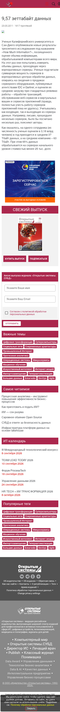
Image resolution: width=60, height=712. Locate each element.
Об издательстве (12, 581)
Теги (53, 584)
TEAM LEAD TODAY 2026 (17, 460)
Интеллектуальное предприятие (29, 673)
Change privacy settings (29, 593)
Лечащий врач (44, 648)
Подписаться (38, 258)
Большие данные (12, 378)
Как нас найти (9, 584)
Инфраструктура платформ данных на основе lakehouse (25, 429)
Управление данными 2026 (18, 481)
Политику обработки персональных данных (32, 705)
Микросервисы (41, 360)
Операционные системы (16, 360)
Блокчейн (30, 378)
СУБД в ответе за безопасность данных (26, 422)
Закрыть (31, 708)
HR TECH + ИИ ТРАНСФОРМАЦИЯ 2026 (27, 491)
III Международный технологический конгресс (30, 450)
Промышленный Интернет (17, 351)
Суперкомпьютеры (46, 342)
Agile (52, 378)
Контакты (24, 584)
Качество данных (36, 669)
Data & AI (16, 669)
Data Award (13, 661)
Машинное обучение (14, 364)
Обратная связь (46, 581)
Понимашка (31, 657)
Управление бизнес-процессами (29, 677)
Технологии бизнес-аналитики (29, 665)
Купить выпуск (14, 258)
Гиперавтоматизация (40, 373)
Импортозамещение (14, 373)
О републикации (40, 584)
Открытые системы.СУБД (31, 644)
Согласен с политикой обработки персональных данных (28, 313)
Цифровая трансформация (18, 342)
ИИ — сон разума (13, 412)
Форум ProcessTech (14, 470)
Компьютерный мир (31, 640)
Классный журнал (39, 653)
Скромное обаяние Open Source (22, 417)
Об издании (30, 581)
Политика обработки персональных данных (28, 590)
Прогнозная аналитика (15, 355)
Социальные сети (12, 346)
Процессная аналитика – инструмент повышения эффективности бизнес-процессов (25, 398)
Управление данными (37, 661)
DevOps (42, 378)
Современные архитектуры (40, 346)
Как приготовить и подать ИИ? (20, 407)
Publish (14, 653)
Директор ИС (17, 648)
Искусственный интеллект (17, 369)
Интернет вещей (44, 369)
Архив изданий (29, 587)
